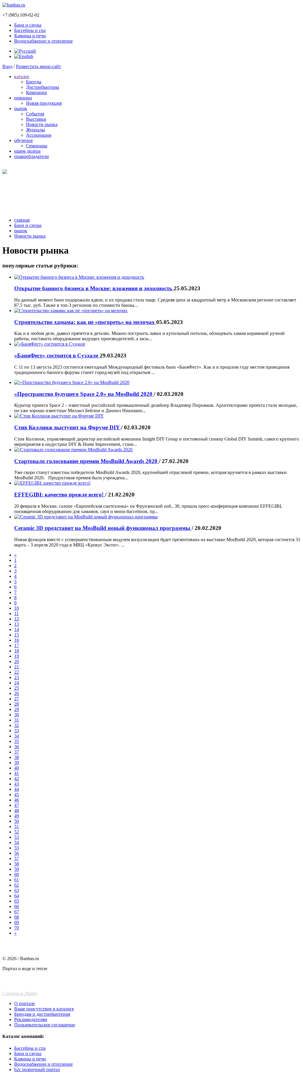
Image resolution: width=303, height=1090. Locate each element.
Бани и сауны (27, 25)
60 (16, 874)
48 (16, 810)
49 (16, 815)
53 (16, 837)
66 (16, 906)
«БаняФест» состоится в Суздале (57, 355)
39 (16, 762)
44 (16, 789)
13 (16, 624)
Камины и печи (30, 35)
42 (16, 778)
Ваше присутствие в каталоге (44, 1008)
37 (16, 751)
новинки (23, 97)
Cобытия (35, 113)
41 (16, 773)
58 (16, 863)
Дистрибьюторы (42, 87)
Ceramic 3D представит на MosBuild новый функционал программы (103, 528)
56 (16, 853)
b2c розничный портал (37, 1069)
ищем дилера (27, 151)
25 (16, 688)
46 (16, 799)
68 (16, 917)
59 (16, 869)
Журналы (35, 129)
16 (16, 640)
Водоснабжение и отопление (43, 40)
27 (16, 698)
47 (16, 805)
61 (16, 879)
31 (16, 720)
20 (16, 661)
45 (16, 794)
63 (16, 890)
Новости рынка (41, 124)
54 (16, 842)
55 (16, 847)
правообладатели (31, 156)
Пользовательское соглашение (44, 1024)
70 (16, 927)
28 (16, 704)
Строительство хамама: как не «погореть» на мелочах (85, 322)
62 (16, 885)
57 (16, 858)
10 (16, 608)
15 (16, 634)
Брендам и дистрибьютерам (42, 1014)
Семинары (36, 145)
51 (16, 826)
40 (16, 767)
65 (16, 901)
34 (16, 736)
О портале (24, 1003)
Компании (36, 92)
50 (16, 821)
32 (16, 725)
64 (16, 895)
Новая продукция (44, 103)
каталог (22, 76)
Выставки (36, 119)
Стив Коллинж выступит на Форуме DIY (67, 427)
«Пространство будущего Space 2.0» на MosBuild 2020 (84, 394)
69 (16, 922)
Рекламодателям (30, 1019)
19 (16, 656)
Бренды (33, 81)
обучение (23, 140)
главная (22, 219)
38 (16, 757)
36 (16, 746)
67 (16, 911)
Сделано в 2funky (20, 993)
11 (16, 613)
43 (16, 783)
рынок (20, 108)
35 (16, 741)
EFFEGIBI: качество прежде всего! (59, 494)
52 (16, 831)
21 (16, 666)
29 (16, 709)
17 (16, 645)
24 (16, 682)
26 (16, 693)
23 (16, 677)
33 (16, 730)
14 (16, 629)
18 (16, 650)
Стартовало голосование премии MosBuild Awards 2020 (86, 461)
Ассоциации (38, 135)
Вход (7, 66)
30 (16, 714)
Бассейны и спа (30, 30)
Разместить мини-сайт (38, 66)
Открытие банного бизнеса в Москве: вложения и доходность (94, 288)
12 (16, 618)
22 (16, 672)
